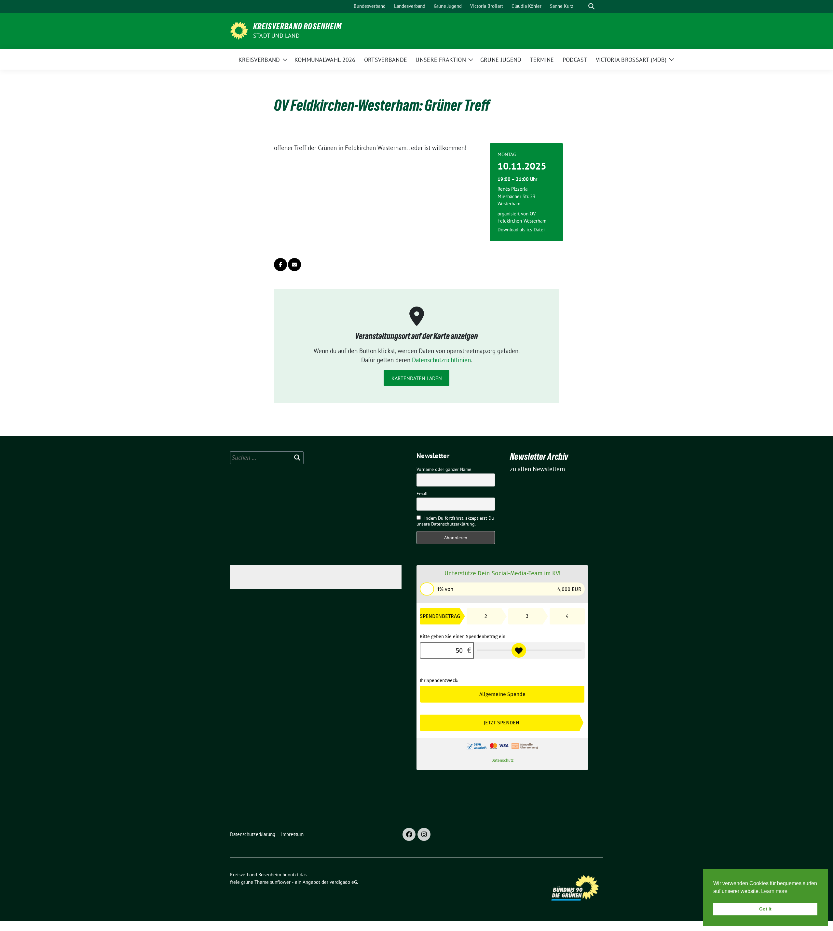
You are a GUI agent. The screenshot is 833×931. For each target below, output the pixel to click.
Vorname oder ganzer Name (443, 469)
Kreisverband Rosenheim (297, 26)
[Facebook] (409, 834)
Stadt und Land (276, 35)
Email (422, 494)
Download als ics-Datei (521, 229)
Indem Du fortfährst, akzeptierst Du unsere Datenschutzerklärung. (455, 521)
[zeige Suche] (591, 6)
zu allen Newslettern (537, 469)
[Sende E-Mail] (294, 264)
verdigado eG (343, 882)
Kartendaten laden (416, 378)
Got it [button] (765, 908)
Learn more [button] (774, 891)
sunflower (280, 882)
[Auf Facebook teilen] (280, 264)
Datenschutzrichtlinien (441, 360)
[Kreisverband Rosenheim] (239, 30)
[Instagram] (423, 834)
